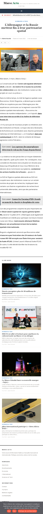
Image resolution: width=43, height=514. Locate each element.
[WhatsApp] (8, 42)
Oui (9, 511)
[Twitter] (5, 42)
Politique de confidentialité (27, 511)
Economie (5, 471)
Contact (4, 486)
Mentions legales (7, 492)
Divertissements (7, 468)
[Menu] (22, 11)
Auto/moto (5, 465)
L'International (6, 474)
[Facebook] (1, 42)
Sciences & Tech (21, 21)
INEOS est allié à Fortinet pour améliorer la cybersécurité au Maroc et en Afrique (20, 335)
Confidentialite (6, 495)
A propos (5, 489)
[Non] (41, 508)
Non (14, 511)
